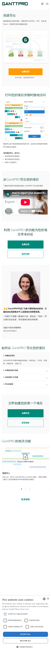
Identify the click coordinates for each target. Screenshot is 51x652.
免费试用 (25, 72)
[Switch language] (42, 3)
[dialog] (25, 624)
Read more (24, 609)
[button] (25, 647)
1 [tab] (21, 489)
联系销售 (25, 423)
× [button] (48, 599)
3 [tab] (29, 489)
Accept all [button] (25, 634)
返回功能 (25, 254)
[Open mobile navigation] (47, 3)
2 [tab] (25, 489)
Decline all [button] (25, 641)
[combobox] (44, 599)
